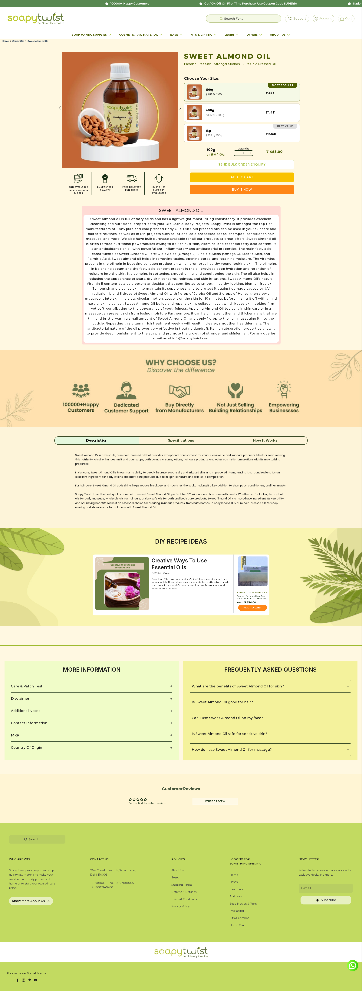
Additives (236, 896)
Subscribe (328, 900)
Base (174, 34)
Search (175, 877)
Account (324, 18)
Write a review (215, 801)
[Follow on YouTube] (36, 980)
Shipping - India (181, 885)
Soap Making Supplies (89, 34)
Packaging (237, 911)
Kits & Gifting (201, 34)
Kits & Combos (239, 918)
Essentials (236, 889)
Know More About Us (28, 901)
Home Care (237, 925)
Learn (229, 34)
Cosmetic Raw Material (138, 34)
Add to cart (242, 177)
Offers (252, 34)
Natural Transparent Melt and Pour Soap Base (254, 592)
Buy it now (242, 189)
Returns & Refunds (183, 892)
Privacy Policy (180, 906)
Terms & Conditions (184, 899)
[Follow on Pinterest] (29, 980)
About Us (278, 34)
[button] (96, 440)
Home (5, 41)
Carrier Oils (18, 41)
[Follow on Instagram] (23, 980)
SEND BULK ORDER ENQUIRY (241, 164)
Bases (234, 882)
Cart (347, 18)
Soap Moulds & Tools (243, 903)
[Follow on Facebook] (17, 980)
